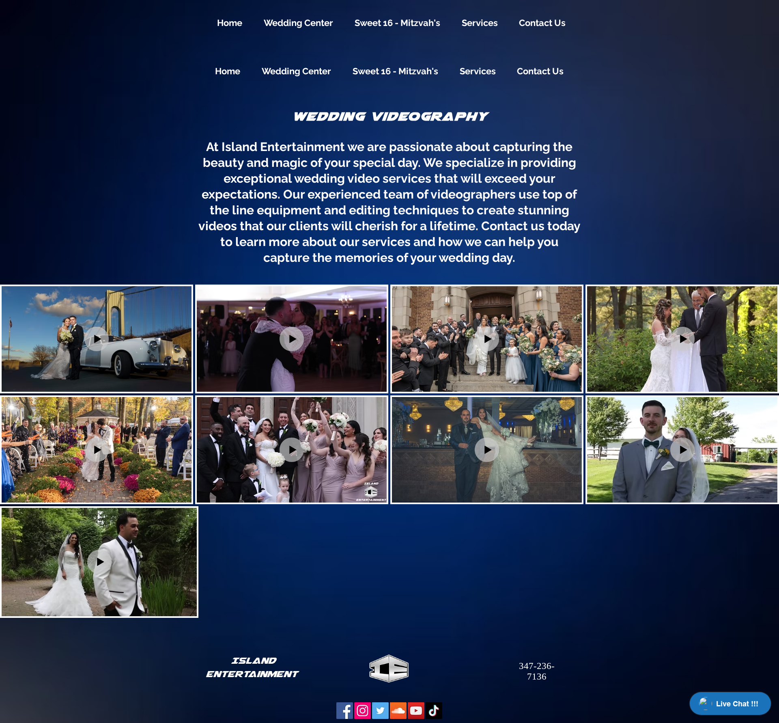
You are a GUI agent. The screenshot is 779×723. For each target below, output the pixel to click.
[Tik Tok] (434, 710)
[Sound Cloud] (398, 710)
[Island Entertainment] (380, 710)
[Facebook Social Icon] (344, 710)
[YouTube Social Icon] (416, 710)
